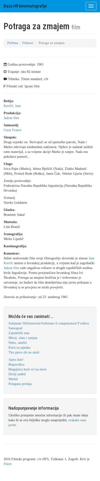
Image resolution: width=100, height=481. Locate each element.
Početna (12, 43)
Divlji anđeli (17, 374)
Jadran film (11, 118)
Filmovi (27, 43)
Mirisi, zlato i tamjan (22, 338)
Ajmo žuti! (16, 359)
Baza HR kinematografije (25, 5)
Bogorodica (16, 364)
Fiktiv (8, 464)
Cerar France (12, 130)
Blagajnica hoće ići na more (27, 369)
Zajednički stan (18, 333)
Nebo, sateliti (17, 343)
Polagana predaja (20, 384)
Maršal (13, 379)
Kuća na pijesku (19, 347)
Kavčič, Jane (12, 106)
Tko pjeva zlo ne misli (23, 352)
